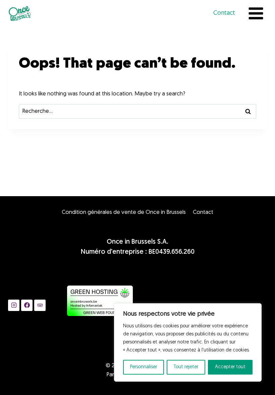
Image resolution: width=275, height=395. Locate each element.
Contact (224, 13)
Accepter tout (230, 367)
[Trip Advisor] (40, 305)
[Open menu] (255, 13)
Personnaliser (143, 367)
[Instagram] (13, 305)
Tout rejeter (185, 367)
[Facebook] (27, 305)
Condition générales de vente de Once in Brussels (124, 212)
